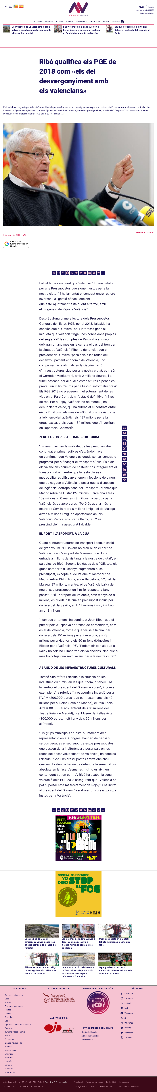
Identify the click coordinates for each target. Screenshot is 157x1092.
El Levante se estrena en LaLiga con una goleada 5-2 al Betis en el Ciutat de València (41, 970)
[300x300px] (78, 860)
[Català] (16, 6)
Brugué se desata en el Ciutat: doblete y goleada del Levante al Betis (132, 30)
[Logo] (78, 10)
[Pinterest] (98, 273)
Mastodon (128, 1033)
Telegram (128, 1013)
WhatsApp (128, 1023)
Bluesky (127, 1028)
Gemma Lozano (144, 232)
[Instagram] (63, 273)
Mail (126, 1008)
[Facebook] (67, 273)
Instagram (128, 998)
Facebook (128, 993)
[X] (72, 273)
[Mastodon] (81, 273)
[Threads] (121, 1037)
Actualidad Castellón (91, 1036)
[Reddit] (94, 273)
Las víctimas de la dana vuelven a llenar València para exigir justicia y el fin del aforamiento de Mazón (82, 30)
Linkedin (128, 1003)
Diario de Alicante (89, 1032)
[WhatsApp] (121, 1023)
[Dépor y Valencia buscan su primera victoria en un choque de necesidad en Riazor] (115, 959)
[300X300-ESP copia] (78, 894)
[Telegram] (76, 273)
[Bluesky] (85, 273)
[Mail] (121, 1008)
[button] (6, 6)
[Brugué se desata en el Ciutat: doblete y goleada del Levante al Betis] (109, 28)
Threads (128, 1038)
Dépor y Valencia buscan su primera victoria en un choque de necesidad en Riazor (115, 970)
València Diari (87, 1039)
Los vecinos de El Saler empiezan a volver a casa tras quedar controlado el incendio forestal (31, 30)
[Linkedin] (90, 273)
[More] (103, 273)
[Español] (21, 6)
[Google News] (54, 273)
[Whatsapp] (58, 273)
